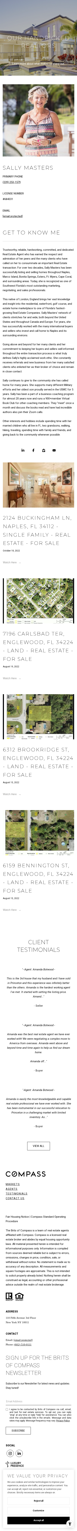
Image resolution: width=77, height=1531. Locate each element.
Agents (12, 1189)
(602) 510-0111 (23, 1344)
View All (38, 1146)
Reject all (38, 1501)
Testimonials (17, 1193)
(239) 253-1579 (12, 182)
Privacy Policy (63, 1420)
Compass (27, 1235)
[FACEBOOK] (33, 450)
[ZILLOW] (43, 450)
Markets (13, 1184)
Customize (38, 1510)
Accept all (38, 1520)
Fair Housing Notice (17, 1216)
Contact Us (15, 1198)
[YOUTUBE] (54, 450)
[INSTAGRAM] (10, 1453)
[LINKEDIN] (22, 450)
